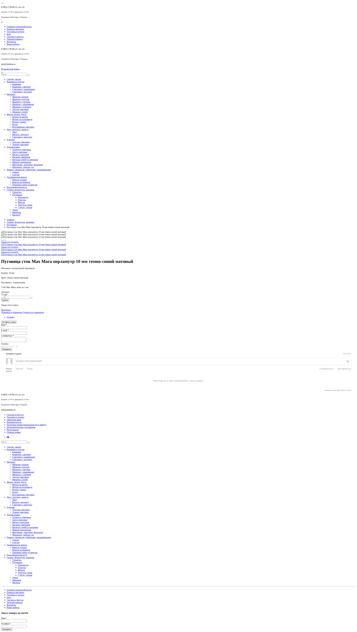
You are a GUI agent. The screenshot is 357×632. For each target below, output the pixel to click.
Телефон (5, 624)
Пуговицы (12, 225)
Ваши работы (13, 44)
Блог (9, 34)
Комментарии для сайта (338, 390)
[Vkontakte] (8, 437)
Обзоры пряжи (14, 432)
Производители (14, 422)
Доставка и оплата (15, 31)
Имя (4, 325)
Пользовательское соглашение (21, 427)
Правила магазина (15, 29)
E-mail (5, 330)
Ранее (29, 368)
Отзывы (10, 317)
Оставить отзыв (9, 322)
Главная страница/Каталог (19, 26)
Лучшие (19, 368)
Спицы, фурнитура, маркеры (20, 222)
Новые (9, 368)
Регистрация (13, 430)
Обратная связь (14, 420)
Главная (10, 219)
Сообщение (7, 335)
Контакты (11, 41)
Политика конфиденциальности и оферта (26, 425)
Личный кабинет (15, 39)
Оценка (4, 344)
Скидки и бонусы (15, 36)
